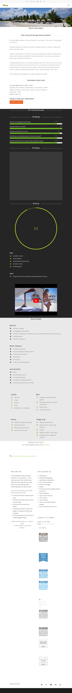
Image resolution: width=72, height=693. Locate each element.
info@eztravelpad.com (48, 524)
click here (46, 445)
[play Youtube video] (36, 300)
